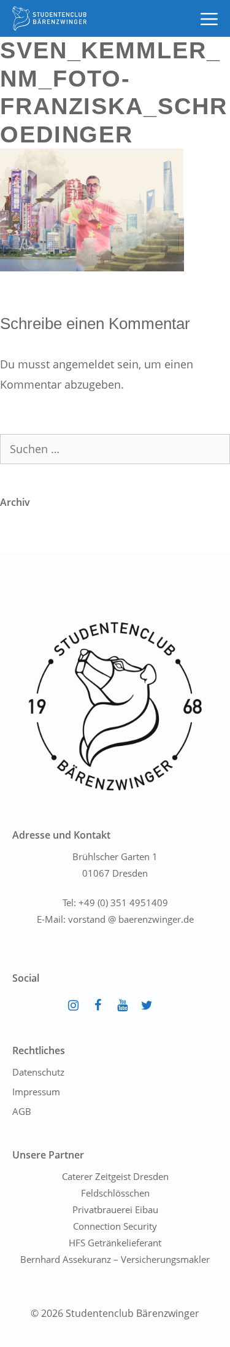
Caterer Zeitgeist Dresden (115, 1176)
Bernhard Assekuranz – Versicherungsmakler (115, 1259)
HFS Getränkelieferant (115, 1242)
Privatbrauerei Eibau (115, 1209)
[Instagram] (73, 1006)
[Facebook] (98, 1006)
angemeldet (83, 364)
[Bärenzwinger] (49, 18)
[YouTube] (122, 1006)
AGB (21, 1111)
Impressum (36, 1091)
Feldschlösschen (115, 1193)
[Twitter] (147, 1006)
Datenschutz (38, 1072)
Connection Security (115, 1226)
